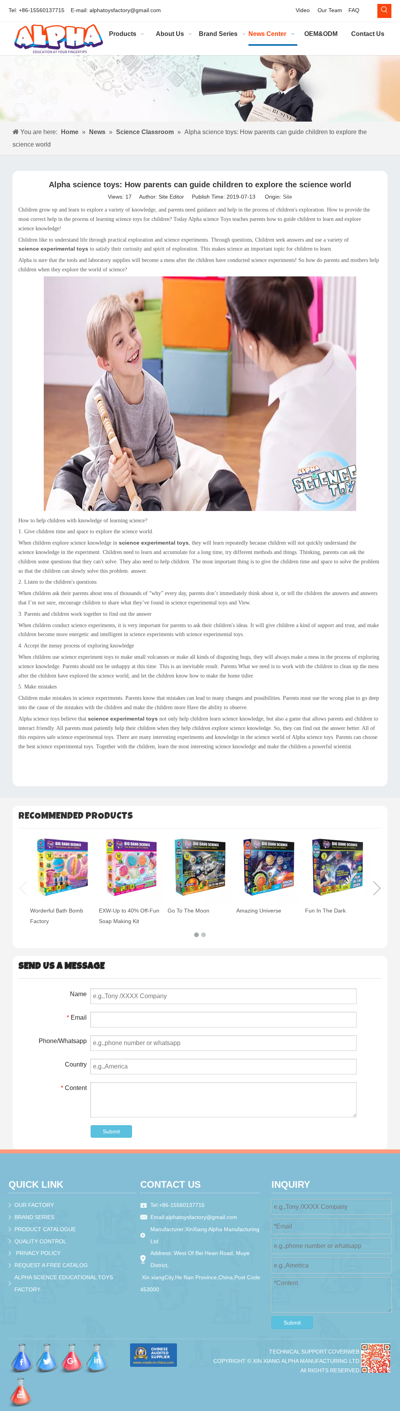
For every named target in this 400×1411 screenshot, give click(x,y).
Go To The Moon (188, 910)
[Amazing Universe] (268, 868)
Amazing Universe (258, 910)
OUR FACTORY (34, 1205)
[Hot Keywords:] (384, 11)
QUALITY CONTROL (40, 1241)
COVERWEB (343, 1351)
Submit (111, 1131)
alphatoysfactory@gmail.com (125, 10)
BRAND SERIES (34, 1217)
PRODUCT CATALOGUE (45, 1229)
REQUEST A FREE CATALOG (51, 1265)
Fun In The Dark (325, 910)
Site (287, 197)
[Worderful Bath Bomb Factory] (62, 868)
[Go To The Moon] (200, 868)
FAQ (353, 10)
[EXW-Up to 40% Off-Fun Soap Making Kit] (131, 868)
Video (303, 10)
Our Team (330, 10)
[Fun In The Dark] (337, 868)
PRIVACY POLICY (38, 1253)
